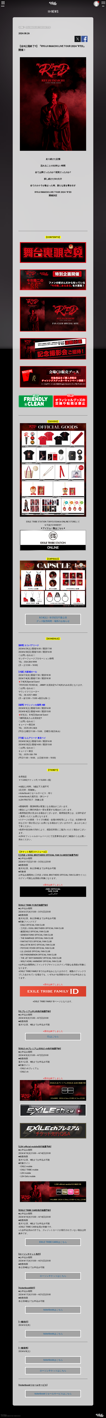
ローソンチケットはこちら (53, 1276)
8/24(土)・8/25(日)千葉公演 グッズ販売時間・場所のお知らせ (53, 619)
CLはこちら (53, 1036)
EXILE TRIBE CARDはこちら (53, 1242)
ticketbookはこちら (53, 1309)
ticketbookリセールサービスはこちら (53, 1393)
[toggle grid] (3, 3)
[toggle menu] (103, 3)
